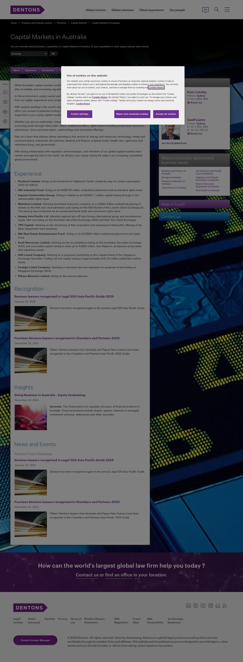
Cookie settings (79, 114)
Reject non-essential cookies (132, 114)
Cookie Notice (83, 104)
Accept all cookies (166, 114)
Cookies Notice (156, 87)
